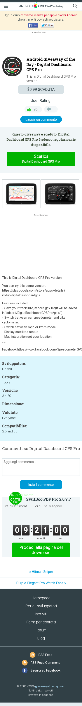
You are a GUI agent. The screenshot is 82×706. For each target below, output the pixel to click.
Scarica (41, 158)
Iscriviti (41, 614)
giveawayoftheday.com (50, 686)
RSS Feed (45, 655)
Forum (41, 630)
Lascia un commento (41, 119)
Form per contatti (41, 622)
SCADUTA (41, 89)
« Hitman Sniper (41, 572)
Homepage (41, 598)
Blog (41, 638)
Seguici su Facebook (45, 670)
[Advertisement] (41, 45)
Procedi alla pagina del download (41, 550)
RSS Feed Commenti (45, 663)
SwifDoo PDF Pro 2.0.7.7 (48, 499)
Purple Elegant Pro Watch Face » (41, 583)
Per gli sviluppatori (41, 606)
